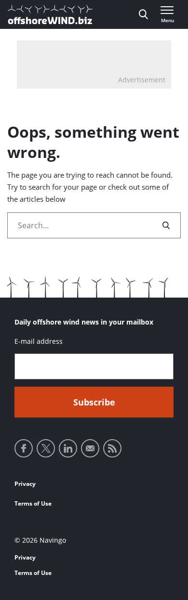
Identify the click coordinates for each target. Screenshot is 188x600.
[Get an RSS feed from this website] (112, 448)
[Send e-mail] (90, 448)
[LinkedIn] (68, 448)
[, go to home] (50, 14)
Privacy (25, 484)
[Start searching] (167, 225)
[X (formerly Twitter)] (46, 448)
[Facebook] (23, 448)
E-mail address (38, 341)
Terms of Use (33, 503)
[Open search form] (143, 14)
